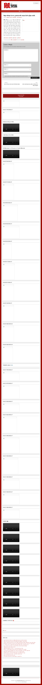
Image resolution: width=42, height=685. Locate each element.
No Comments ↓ (19, 17)
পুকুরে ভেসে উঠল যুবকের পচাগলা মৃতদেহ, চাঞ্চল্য (9, 655)
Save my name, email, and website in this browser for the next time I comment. (16, 76)
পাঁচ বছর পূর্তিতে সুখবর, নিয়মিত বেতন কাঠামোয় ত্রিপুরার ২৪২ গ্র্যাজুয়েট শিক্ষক (13, 656)
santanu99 (14, 17)
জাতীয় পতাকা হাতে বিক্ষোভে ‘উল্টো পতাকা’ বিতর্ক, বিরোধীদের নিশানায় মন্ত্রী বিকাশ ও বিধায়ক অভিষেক (15, 641)
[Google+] (14, 37)
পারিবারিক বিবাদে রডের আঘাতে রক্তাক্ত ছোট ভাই (9, 647)
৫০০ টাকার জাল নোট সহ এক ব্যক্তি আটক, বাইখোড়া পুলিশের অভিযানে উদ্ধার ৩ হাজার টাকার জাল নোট (16, 644)
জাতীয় (11, 39)
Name (5, 64)
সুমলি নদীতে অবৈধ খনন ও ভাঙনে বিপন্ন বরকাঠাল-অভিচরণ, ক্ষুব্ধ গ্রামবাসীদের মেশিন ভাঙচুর (14, 652)
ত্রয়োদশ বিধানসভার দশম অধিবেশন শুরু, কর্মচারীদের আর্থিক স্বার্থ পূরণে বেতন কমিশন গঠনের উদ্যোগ (15, 640)
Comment (6, 49)
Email (5, 69)
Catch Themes (24, 681)
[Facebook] (6, 37)
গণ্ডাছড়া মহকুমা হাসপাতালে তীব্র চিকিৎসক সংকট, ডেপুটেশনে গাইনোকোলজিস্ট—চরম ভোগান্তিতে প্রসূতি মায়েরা (17, 650)
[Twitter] (10, 37)
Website (5, 73)
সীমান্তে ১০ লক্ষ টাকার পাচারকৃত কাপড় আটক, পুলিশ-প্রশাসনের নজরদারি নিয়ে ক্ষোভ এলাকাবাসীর (15, 649)
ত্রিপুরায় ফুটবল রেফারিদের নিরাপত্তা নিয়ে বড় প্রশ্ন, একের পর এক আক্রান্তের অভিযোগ (14, 651)
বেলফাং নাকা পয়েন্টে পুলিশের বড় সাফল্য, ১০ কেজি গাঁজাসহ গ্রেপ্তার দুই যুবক (13, 653)
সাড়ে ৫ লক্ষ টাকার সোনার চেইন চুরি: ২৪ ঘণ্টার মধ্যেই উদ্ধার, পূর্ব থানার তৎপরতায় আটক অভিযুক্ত (15, 645)
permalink (22, 39)
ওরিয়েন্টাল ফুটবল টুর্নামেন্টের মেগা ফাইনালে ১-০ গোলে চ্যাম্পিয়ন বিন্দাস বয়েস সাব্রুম (13, 648)
